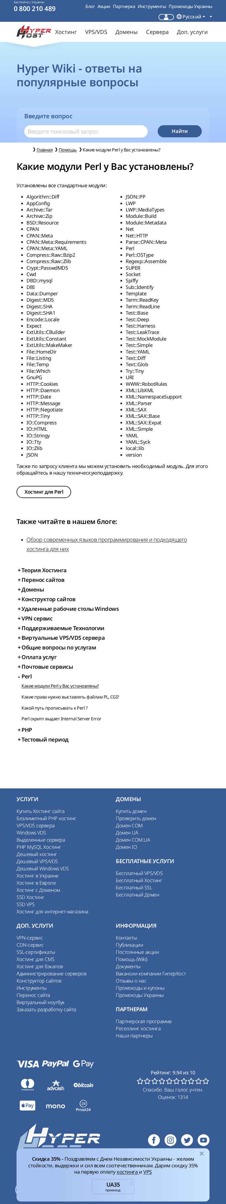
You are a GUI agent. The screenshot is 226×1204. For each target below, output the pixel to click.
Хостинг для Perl (44, 492)
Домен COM (129, 825)
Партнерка (124, 6)
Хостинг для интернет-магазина (52, 911)
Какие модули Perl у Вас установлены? (60, 686)
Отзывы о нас (131, 980)
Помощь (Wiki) (131, 959)
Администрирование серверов (52, 973)
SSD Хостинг (30, 897)
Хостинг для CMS (36, 959)
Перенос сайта (33, 995)
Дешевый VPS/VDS (37, 861)
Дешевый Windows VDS (43, 868)
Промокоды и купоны (140, 987)
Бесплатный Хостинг (139, 880)
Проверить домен (136, 818)
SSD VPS (26, 904)
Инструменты (152, 6)
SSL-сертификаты (36, 952)
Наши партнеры (134, 1035)
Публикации (129, 944)
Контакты (126, 937)
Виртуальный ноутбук (41, 1002)
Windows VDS (31, 832)
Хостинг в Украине (38, 875)
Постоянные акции (137, 952)
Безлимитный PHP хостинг (46, 818)
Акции (104, 6)
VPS (147, 1171)
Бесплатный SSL (134, 887)
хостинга (128, 1171)
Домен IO (126, 847)
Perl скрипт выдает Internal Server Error (61, 719)
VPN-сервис (30, 937)
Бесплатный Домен (137, 894)
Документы (128, 966)
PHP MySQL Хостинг (39, 847)
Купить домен (131, 811)
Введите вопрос (48, 116)
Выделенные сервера (41, 839)
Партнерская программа (144, 1021)
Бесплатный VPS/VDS (139, 873)
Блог (90, 6)
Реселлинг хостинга (138, 1028)
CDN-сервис (30, 944)
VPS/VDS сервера (36, 825)
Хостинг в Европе (36, 882)
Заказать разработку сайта (46, 1009)
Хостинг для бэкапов (40, 966)
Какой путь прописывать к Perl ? (54, 708)
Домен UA (127, 832)
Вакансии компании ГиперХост (151, 973)
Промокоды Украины (190, 6)
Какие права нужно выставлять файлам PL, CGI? (70, 697)
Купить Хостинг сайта (40, 811)
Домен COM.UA (133, 839)
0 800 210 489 (35, 9)
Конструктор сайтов (39, 980)
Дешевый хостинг (37, 854)
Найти (180, 131)
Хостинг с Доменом (38, 890)
